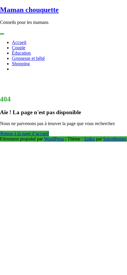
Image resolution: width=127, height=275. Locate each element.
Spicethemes (114, 138)
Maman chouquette (29, 10)
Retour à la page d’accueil (24, 133)
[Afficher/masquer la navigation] (2, 34)
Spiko (89, 138)
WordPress (54, 138)
